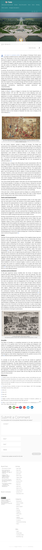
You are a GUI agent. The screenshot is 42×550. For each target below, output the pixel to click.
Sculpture (18, 520)
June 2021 (18, 473)
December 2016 (20, 493)
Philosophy (18, 513)
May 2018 (18, 479)
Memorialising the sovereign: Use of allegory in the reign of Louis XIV (7, 472)
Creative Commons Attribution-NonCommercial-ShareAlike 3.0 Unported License (6, 502)
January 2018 (19, 481)
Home (2, 44)
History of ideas (19, 503)
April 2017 (18, 486)
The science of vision (6, 468)
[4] (18, 233)
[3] (11, 160)
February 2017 (19, 490)
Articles (16, 4)
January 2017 (19, 491)
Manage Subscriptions (14, 7)
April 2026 (18, 468)
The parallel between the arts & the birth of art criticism (7, 480)
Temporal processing (21, 522)
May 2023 (18, 470)
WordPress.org (19, 536)
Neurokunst (8, 30)
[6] (4, 266)
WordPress (30, 546)
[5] (7, 250)
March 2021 (19, 475)
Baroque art (28, 30)
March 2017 (19, 488)
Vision (29, 4)
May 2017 (18, 484)
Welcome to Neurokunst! (7, 4)
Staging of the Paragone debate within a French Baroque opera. (6, 476)
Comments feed (20, 534)
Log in (17, 531)
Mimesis (18, 504)
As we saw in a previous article (12, 55)
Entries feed (19, 533)
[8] (4, 355)
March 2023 (19, 472)
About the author (23, 4)
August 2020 (19, 477)
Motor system (5, 7)
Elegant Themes (18, 546)
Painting (37, 4)
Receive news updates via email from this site (12, 456)
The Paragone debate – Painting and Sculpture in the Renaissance (6, 485)
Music (33, 4)
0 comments (27, 31)
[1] (9, 91)
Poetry (17, 515)
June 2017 (18, 482)
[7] (38, 292)
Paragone (18, 31)
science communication (19, 518)
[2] (9, 112)
